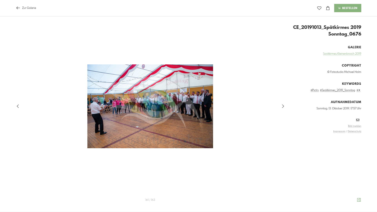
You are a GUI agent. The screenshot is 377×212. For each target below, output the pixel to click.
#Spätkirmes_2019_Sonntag (337, 90)
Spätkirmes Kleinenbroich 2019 (342, 53)
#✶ (359, 90)
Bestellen (349, 8)
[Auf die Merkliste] (319, 8)
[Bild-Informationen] (359, 200)
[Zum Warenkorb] (328, 8)
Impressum (339, 131)
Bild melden (354, 126)
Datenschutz (354, 131)
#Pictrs (315, 90)
